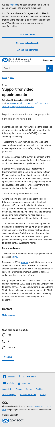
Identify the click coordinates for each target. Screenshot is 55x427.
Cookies (39, 389)
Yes (9, 335)
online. (14, 257)
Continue (8, 357)
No (8, 341)
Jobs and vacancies (28, 394)
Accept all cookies (27, 34)
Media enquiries (8, 315)
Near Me (24, 262)
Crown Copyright (9, 394)
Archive (19, 389)
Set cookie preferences (27, 50)
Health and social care (16, 103)
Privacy (43, 394)
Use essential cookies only (27, 43)
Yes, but (11, 347)
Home (4, 77)
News (12, 77)
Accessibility (7, 389)
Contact (29, 389)
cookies (13, 4)
